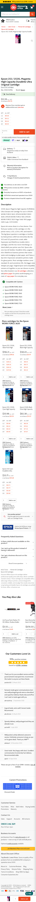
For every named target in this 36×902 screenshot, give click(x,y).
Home (3, 27)
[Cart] (31, 7)
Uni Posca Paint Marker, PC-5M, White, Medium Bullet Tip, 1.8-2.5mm (11, 621)
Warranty (14, 809)
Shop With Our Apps (22, 872)
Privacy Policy (5, 869)
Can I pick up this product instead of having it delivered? (14, 549)
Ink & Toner (11, 27)
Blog (24, 866)
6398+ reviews (21, 665)
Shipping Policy (28, 869)
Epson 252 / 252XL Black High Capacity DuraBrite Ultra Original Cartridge (26, 347)
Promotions (5, 809)
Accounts (17, 819)
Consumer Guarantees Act (9, 875)
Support (9, 819)
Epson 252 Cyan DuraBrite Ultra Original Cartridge (8, 470)
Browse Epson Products (21, 528)
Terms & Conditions (7, 872)
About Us (4, 866)
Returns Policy (16, 869)
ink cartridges (22, 271)
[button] (2, 7)
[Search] (32, 14)
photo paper (8, 273)
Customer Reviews (15, 866)
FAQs (12, 807)
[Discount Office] (18, 7)
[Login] (26, 7)
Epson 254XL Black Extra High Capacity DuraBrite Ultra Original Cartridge (26, 408)
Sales (3, 819)
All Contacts (26, 819)
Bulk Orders (20, 807)
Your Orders (5, 807)
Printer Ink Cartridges (24, 27)
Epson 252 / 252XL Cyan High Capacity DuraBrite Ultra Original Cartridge (8, 408)
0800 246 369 (8, 824)
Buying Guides (30, 807)
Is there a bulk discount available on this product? (15, 542)
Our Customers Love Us (18, 653)
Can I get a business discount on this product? (14, 556)
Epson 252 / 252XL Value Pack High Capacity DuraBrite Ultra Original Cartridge (8, 347)
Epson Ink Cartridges (8, 29)
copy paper (10, 276)
